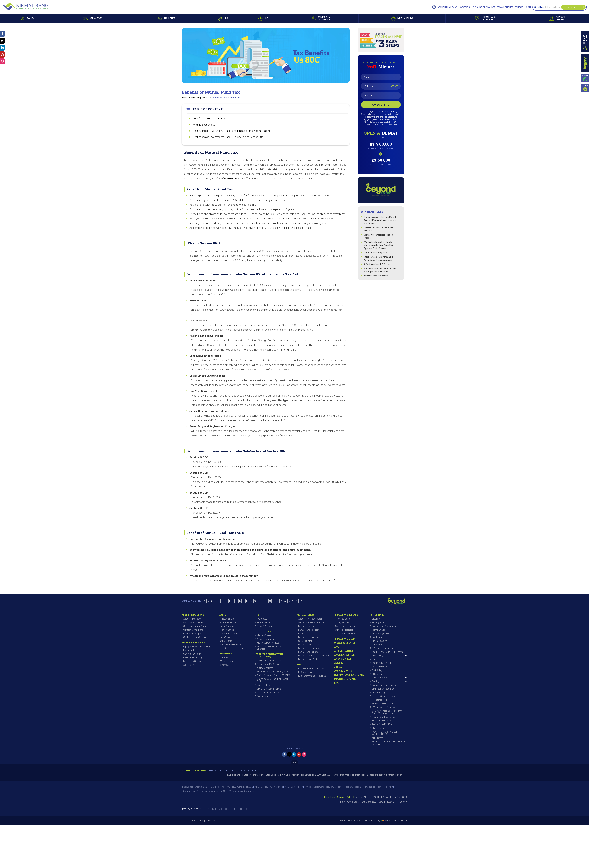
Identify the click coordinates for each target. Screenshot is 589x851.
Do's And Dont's (343, 671)
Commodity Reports (345, 626)
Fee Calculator (264, 685)
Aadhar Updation (353, 787)
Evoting (375, 681)
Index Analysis (227, 626)
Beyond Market (487, 7)
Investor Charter (379, 678)
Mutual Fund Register (308, 630)
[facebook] (284, 754)
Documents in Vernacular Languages (200, 791)
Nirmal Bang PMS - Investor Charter (274, 664)
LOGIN (528, 7)
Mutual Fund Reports (308, 652)
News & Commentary (267, 639)
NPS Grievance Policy (382, 648)
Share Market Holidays (231, 644)
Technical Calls (342, 619)
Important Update (345, 679)
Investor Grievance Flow (383, 696)
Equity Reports (342, 622)
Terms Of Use (378, 630)
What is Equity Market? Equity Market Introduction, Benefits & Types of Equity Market (379, 245)
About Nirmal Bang (192, 619)
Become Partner (505, 7)
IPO (227, 771)
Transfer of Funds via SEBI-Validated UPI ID (385, 733)
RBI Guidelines (379, 728)
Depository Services (193, 661)
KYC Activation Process (383, 707)
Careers (338, 663)
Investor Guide (247, 771)
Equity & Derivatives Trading (196, 646)
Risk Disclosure (379, 641)
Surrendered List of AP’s (383, 703)
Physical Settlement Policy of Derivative (323, 787)
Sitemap (338, 667)
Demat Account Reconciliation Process (378, 236)
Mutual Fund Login (307, 626)
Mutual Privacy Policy (308, 659)
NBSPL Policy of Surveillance (269, 787)
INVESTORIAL (465, 7)
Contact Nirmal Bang (193, 630)
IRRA (336, 683)
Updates (224, 657)
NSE (214, 809)
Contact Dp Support (192, 633)
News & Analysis (265, 626)
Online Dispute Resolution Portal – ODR (273, 680)
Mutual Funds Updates (309, 644)
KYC (234, 771)
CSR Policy (377, 670)
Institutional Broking (192, 657)
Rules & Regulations (381, 633)
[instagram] (304, 754)
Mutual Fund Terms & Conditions (314, 655)
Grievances (377, 644)
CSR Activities (378, 674)
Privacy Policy (379, 622)
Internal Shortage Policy (383, 717)
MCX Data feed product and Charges (270, 647)
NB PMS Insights (265, 668)
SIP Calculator (305, 641)
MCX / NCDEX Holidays (268, 643)
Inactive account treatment (194, 787)
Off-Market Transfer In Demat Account (378, 229)
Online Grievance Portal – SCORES (273, 675)
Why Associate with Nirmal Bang (314, 622)
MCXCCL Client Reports (383, 720)
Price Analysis (227, 619)
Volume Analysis (228, 622)
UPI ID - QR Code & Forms (269, 689)
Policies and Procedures (384, 626)
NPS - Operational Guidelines (312, 676)
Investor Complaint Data (349, 675)
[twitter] (289, 754)
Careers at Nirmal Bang (194, 626)
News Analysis (227, 630)
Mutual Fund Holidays (308, 637)
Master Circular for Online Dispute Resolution (388, 742)
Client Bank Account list (383, 689)
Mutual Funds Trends (308, 648)
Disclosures (378, 637)
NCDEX (243, 809)
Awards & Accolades (193, 622)
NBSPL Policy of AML (220, 787)
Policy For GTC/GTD (382, 724)
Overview (224, 665)
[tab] (266, 187)
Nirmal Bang (25, 6)
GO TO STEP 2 (380, 104)
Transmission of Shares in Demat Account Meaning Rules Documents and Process (381, 220)
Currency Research (344, 630)
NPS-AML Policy (306, 672)
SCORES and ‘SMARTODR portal (387, 652)
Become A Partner (344, 655)
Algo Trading (189, 665)
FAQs (301, 633)
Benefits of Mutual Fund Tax (226, 97)
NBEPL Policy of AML (242, 787)
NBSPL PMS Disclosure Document (237, 791)
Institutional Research (345, 633)
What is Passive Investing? (376, 276)
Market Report (227, 661)
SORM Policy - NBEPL (382, 663)
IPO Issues (262, 619)
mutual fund (231, 178)
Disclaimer (377, 619)
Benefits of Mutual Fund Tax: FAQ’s (215, 533)
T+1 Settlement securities (232, 648)
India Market (226, 637)
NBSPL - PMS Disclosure (269, 660)
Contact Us (262, 696)
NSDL (235, 809)
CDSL (228, 809)
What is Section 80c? (204, 124)
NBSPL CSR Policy (294, 787)
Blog (475, 7)
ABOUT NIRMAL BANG (447, 7)
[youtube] (299, 754)
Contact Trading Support (195, 637)
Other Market (226, 641)
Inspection (377, 659)
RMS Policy (377, 655)
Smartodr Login (379, 692)
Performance (263, 622)
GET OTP (394, 86)
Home (185, 97)
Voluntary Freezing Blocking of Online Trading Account (387, 712)
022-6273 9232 (404, 802)
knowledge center (200, 97)
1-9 (300, 601)
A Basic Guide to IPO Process (377, 264)
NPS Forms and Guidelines (311, 668)
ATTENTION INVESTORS (194, 771)
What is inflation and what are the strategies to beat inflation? (380, 270)
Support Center (343, 651)
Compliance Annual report (384, 685)
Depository (216, 771)
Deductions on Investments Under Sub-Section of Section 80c (228, 136)
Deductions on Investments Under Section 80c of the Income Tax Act (232, 130)
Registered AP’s (379, 700)
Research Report (554, 7)
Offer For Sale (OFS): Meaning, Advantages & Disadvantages (378, 258)
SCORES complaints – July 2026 (272, 671)
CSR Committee (379, 666)
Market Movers (264, 635)
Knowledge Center (345, 643)
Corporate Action (228, 633)
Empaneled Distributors (268, 692)
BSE (208, 809)
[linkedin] (294, 754)
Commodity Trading (193, 654)
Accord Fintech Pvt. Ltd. (396, 820)
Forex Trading (190, 650)
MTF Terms (377, 738)
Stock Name (539, 7)
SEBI (202, 809)
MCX (221, 809)
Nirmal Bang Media (344, 639)
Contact (519, 7)
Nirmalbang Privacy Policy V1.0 (377, 787)
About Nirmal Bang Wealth (311, 619)
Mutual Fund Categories (375, 252)
